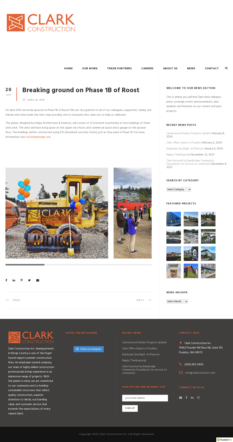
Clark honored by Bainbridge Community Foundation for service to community (190, 162)
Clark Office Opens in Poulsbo (183, 143)
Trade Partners (119, 68)
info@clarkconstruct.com (200, 373)
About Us (170, 68)
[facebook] (186, 397)
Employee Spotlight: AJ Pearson (185, 149)
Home (68, 68)
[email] (180, 397)
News (191, 68)
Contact (212, 68)
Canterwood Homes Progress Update (188, 133)
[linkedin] (192, 397)
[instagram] (198, 397)
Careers (147, 68)
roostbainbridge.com (38, 137)
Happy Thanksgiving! (178, 155)
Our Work (90, 68)
